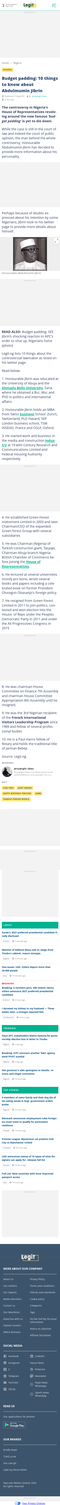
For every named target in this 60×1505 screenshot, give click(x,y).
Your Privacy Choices (33, 1503)
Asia (5, 976)
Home (5, 62)
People (6, 1130)
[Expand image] (56, 240)
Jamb (38, 793)
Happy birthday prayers (17, 793)
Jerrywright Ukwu (39, 96)
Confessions (8, 1017)
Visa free (8, 788)
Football (6, 1148)
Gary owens (25, 788)
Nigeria (17, 62)
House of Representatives (21, 563)
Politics (6, 941)
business (27, 414)
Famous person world (16, 799)
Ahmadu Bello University (22, 387)
